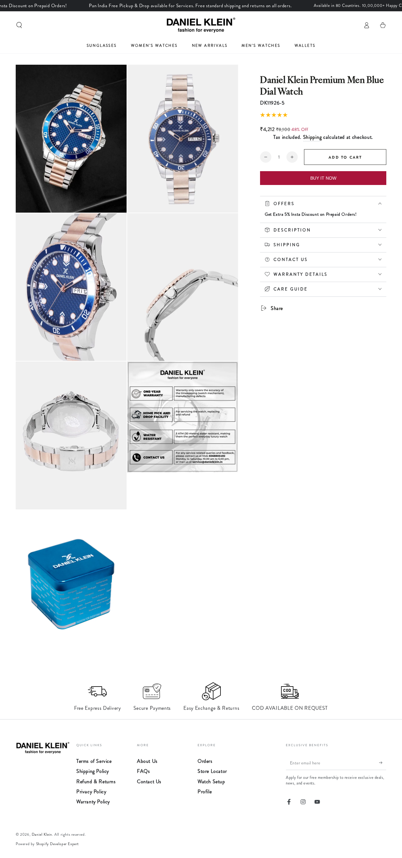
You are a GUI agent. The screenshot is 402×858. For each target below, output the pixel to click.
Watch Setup (211, 781)
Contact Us (149, 781)
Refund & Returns (96, 781)
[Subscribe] (382, 763)
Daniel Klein (42, 834)
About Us (147, 761)
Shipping (312, 137)
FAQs (143, 771)
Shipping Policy (92, 771)
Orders (205, 761)
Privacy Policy (91, 791)
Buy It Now (323, 178)
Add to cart (345, 157)
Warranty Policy (93, 801)
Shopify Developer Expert (57, 844)
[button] (19, 25)
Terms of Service (94, 761)
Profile (205, 791)
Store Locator (212, 771)
